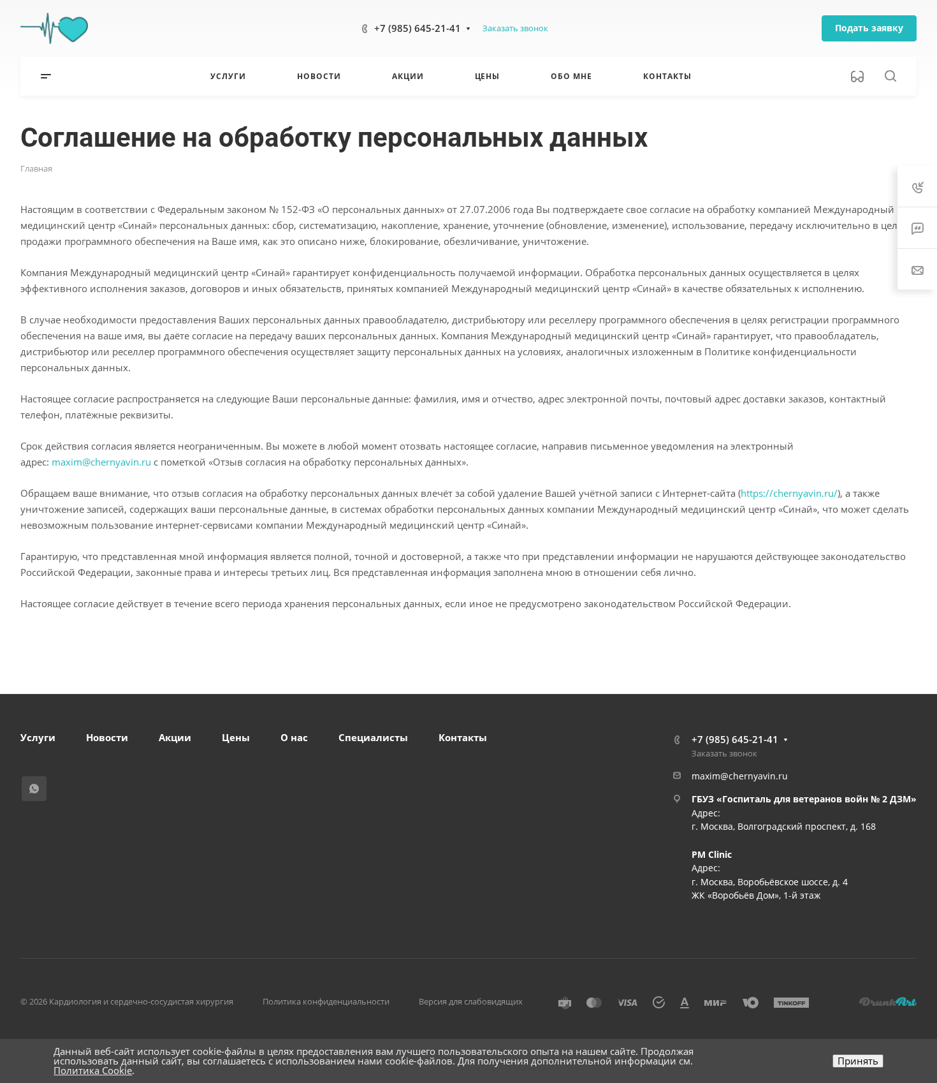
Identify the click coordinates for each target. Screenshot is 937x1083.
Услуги (37, 737)
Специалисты (373, 737)
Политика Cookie (93, 1070)
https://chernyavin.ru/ (789, 493)
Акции (175, 737)
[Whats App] (34, 788)
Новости (107, 737)
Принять (858, 1060)
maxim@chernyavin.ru (101, 461)
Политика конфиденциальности (326, 1001)
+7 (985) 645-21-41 (417, 28)
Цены (236, 737)
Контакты (463, 737)
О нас (294, 737)
